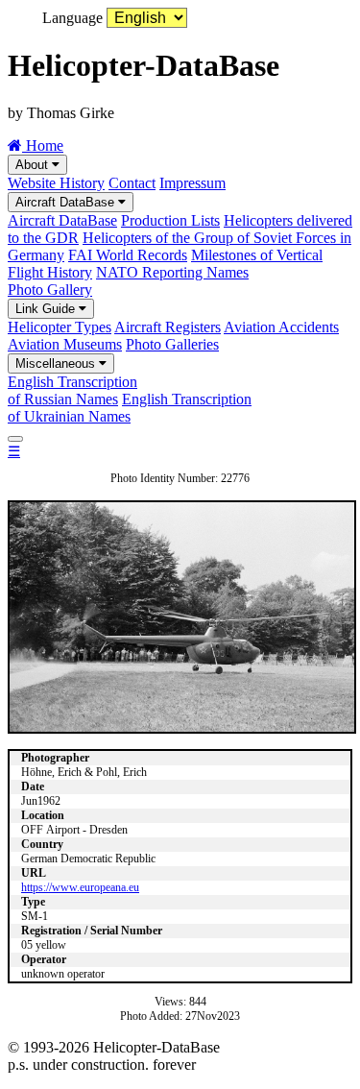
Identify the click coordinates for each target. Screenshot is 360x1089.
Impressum (192, 183)
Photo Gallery (50, 289)
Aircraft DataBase (66, 202)
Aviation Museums (65, 344)
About (33, 164)
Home (42, 145)
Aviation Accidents (281, 327)
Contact (132, 183)
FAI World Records (127, 255)
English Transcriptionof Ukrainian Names (130, 407)
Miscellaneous (57, 363)
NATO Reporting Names (172, 272)
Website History (56, 183)
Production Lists (170, 220)
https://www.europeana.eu (80, 887)
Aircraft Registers (167, 327)
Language (72, 18)
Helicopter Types (59, 327)
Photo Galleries (172, 344)
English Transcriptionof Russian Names (72, 390)
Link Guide (47, 309)
